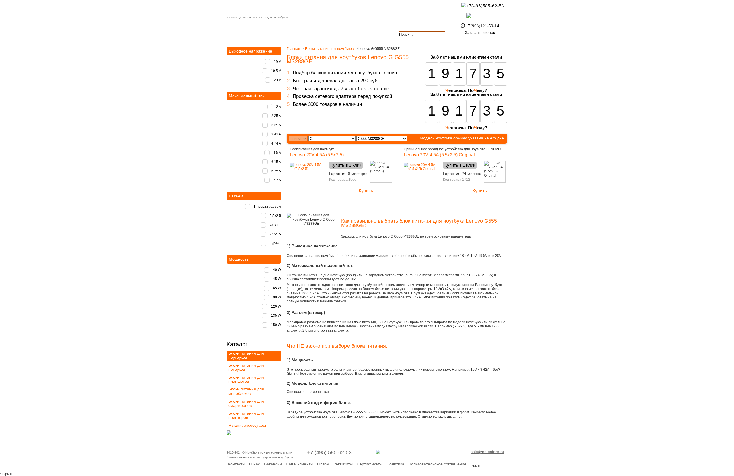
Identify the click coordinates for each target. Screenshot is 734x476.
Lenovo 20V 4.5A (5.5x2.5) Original (439, 154)
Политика (395, 464)
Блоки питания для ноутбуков (329, 49)
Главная (293, 49)
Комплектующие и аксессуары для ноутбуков (259, 8)
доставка (243, 33)
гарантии (310, 33)
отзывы (377, 33)
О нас (254, 464)
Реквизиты (343, 464)
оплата (276, 33)
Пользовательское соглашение (437, 464)
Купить (366, 190)
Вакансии (273, 464)
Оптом (323, 464)
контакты (343, 33)
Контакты (236, 464)
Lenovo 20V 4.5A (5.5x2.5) (317, 154)
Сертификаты (369, 464)
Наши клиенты (299, 464)
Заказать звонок (480, 32)
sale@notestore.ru (487, 451)
